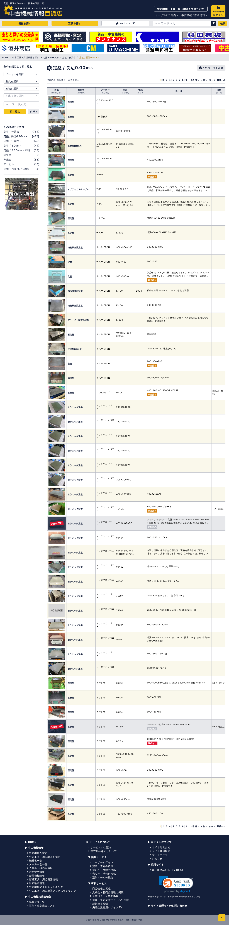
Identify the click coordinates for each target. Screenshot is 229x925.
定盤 (70, 262)
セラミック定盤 (75, 407)
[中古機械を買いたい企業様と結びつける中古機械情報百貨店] (33, 10)
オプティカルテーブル (78, 189)
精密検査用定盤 (75, 247)
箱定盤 (71, 378)
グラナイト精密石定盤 (78, 320)
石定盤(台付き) (75, 145)
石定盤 (71, 102)
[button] (176, 884)
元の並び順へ (56, 92)
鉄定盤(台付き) (75, 349)
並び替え (81, 92)
